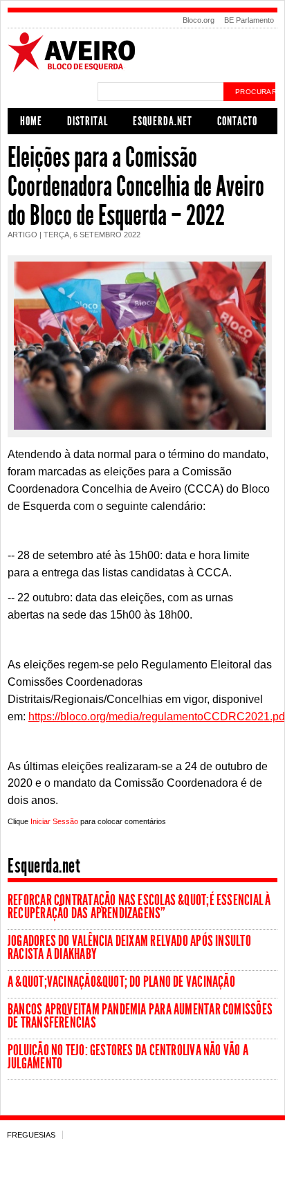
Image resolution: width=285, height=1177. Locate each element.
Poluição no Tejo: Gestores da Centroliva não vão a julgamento (128, 1057)
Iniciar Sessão (54, 821)
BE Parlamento (249, 20)
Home (31, 121)
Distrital (87, 121)
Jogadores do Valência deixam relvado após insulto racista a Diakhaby (129, 947)
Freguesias (31, 1135)
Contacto (237, 121)
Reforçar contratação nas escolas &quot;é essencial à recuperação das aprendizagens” (139, 906)
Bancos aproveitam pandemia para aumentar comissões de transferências (140, 1016)
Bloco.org (198, 20)
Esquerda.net (162, 121)
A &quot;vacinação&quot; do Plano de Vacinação (121, 982)
